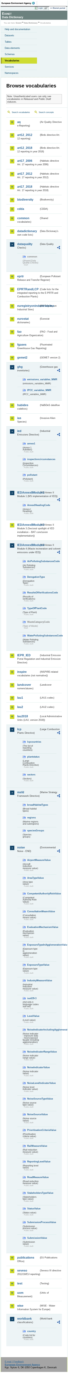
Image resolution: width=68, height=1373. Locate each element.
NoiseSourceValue (33, 1114)
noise (21, 847)
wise (20, 1305)
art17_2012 (24, 173)
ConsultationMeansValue (33, 911)
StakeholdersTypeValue (33, 1193)
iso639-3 (31, 998)
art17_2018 (24, 186)
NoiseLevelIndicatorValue (33, 1083)
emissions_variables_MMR (33, 379)
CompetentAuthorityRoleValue (33, 893)
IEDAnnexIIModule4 (28, 545)
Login (40, 8)
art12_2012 (24, 134)
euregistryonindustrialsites (28, 305)
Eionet (18, 23)
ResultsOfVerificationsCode (33, 592)
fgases (21, 344)
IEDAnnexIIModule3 (28, 524)
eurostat (23, 318)
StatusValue (33, 1208)
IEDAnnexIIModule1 (28, 492)
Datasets (9, 35)
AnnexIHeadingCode (33, 505)
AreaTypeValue (33, 878)
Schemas (10, 54)
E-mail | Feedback (14, 1361)
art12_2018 (24, 147)
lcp (19, 729)
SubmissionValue (33, 1238)
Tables (8, 41)
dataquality (24, 244)
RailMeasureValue (33, 1146)
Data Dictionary (31, 23)
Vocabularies (12, 60)
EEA (19, 3)
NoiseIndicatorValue (33, 1067)
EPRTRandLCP (28, 289)
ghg (20, 366)
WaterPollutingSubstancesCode (33, 635)
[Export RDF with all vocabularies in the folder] (58, 248)
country (31, 1331)
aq (19, 122)
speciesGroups (33, 830)
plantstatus (33, 756)
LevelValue (33, 1016)
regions (31, 817)
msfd (20, 792)
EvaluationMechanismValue (33, 927)
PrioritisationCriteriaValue (33, 1130)
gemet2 (22, 357)
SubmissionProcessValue (33, 1222)
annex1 (31, 443)
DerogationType (33, 577)
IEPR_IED (24, 655)
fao (19, 331)
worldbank (24, 1318)
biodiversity (25, 199)
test (19, 1283)
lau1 (20, 697)
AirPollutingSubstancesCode (33, 561)
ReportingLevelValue (33, 1161)
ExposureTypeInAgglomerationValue (33, 944)
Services (9, 66)
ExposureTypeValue (33, 964)
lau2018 (22, 716)
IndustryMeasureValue (33, 980)
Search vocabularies (21, 112)
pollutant (32, 475)
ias (19, 418)
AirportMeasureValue (33, 860)
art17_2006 (24, 160)
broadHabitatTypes (33, 804)
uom (20, 1292)
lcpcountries (33, 741)
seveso (22, 1270)
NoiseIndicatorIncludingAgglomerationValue (33, 1029)
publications (25, 1257)
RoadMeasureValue (33, 1177)
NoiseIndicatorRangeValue (33, 1051)
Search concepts (46, 112)
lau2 (20, 707)
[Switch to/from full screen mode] (47, 8)
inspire (22, 671)
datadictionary (27, 231)
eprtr (20, 276)
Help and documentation (17, 29)
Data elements (12, 48)
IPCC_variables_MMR (33, 390)
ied (19, 431)
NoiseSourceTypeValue (33, 1098)
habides (22, 405)
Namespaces (11, 73)
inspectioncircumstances (33, 459)
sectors (31, 774)
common (23, 218)
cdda (20, 208)
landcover (24, 684)
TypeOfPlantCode (33, 608)
